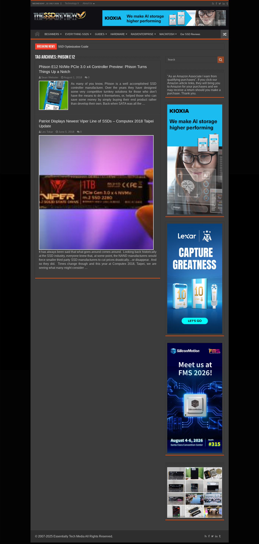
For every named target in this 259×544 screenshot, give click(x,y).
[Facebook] (216, 3)
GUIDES (99, 34)
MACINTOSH (166, 34)
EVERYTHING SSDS (77, 34)
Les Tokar (47, 131)
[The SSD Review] (59, 14)
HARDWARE (118, 34)
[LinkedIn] (223, 3)
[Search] (220, 59)
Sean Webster (49, 77)
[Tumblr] (227, 3)
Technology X (72, 3)
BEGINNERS (52, 34)
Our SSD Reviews (190, 34)
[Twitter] (219, 3)
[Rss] (213, 3)
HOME (37, 34)
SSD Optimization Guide (73, 46)
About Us (87, 3)
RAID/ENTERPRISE (142, 34)
